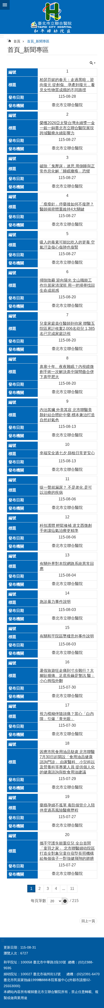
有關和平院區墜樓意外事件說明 (67, 636)
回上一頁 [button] (88, 921)
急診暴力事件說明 (55, 602)
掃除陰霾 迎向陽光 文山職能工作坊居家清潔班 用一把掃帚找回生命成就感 (67, 285)
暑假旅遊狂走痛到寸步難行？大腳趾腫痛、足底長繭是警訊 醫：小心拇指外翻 (67, 675)
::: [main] (8, 40)
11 (72, 888)
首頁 (17, 41)
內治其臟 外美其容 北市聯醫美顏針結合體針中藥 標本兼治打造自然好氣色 (67, 415)
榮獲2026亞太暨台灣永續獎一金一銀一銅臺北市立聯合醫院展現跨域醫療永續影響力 (67, 128)
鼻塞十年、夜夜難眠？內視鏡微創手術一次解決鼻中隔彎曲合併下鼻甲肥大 (67, 372)
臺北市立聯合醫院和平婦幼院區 (52, 17)
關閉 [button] (5, 5)
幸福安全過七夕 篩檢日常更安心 (67, 453)
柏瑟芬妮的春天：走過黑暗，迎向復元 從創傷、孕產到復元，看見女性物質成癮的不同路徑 (67, 85)
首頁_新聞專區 (38, 41)
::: (2, 36)
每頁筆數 (38, 901)
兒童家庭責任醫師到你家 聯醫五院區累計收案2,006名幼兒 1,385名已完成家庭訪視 (67, 328)
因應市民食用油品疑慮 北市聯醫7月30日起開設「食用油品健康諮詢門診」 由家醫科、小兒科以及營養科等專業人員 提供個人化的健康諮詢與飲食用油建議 (67, 762)
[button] (65, 901)
